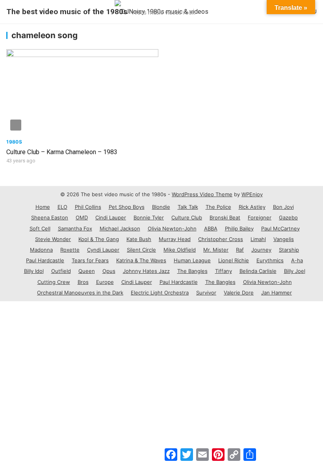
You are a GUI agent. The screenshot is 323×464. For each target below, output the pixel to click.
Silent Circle (141, 250)
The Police (218, 207)
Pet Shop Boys (127, 207)
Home (42, 207)
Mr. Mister (215, 250)
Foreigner (259, 217)
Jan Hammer (276, 292)
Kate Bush (138, 239)
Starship (289, 250)
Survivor (206, 292)
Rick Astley (252, 207)
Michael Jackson (120, 228)
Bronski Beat (225, 217)
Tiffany (223, 271)
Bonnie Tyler (149, 217)
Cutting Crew (53, 282)
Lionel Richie (233, 260)
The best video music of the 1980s (66, 11)
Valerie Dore (239, 292)
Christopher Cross (220, 239)
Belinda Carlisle (258, 271)
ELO (62, 207)
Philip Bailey (239, 228)
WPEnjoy (252, 194)
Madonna (41, 250)
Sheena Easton (49, 217)
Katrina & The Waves (141, 260)
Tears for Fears (90, 260)
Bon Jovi (283, 207)
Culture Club (186, 217)
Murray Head (175, 239)
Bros (83, 282)
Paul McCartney (280, 228)
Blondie (161, 207)
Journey (261, 250)
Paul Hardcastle (45, 260)
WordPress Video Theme (202, 194)
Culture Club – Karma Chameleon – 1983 (61, 152)
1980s (14, 142)
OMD (82, 217)
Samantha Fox (75, 228)
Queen (86, 271)
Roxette (70, 250)
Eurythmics (270, 260)
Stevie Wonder (53, 239)
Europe (105, 282)
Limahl (258, 239)
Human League (192, 260)
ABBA (210, 228)
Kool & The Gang (98, 239)
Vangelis (283, 239)
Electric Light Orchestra (160, 292)
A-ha (297, 260)
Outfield (61, 271)
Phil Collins (88, 207)
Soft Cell (40, 228)
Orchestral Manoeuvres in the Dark (80, 292)
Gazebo (288, 217)
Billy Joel (294, 271)
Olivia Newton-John (172, 228)
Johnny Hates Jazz (146, 271)
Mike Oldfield (179, 250)
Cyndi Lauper (103, 250)
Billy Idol (34, 271)
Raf (240, 250)
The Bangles (192, 271)
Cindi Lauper (110, 217)
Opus (108, 271)
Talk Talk (188, 207)
